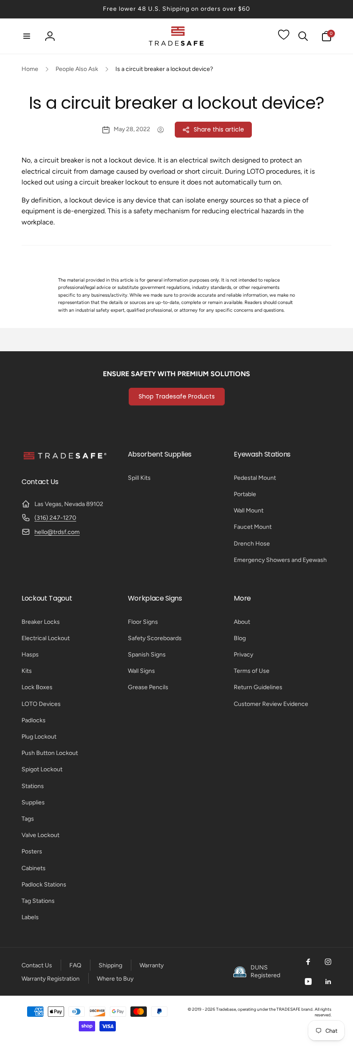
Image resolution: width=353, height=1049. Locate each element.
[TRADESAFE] (65, 459)
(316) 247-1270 (55, 517)
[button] (26, 36)
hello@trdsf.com (57, 532)
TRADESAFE (288, 1009)
